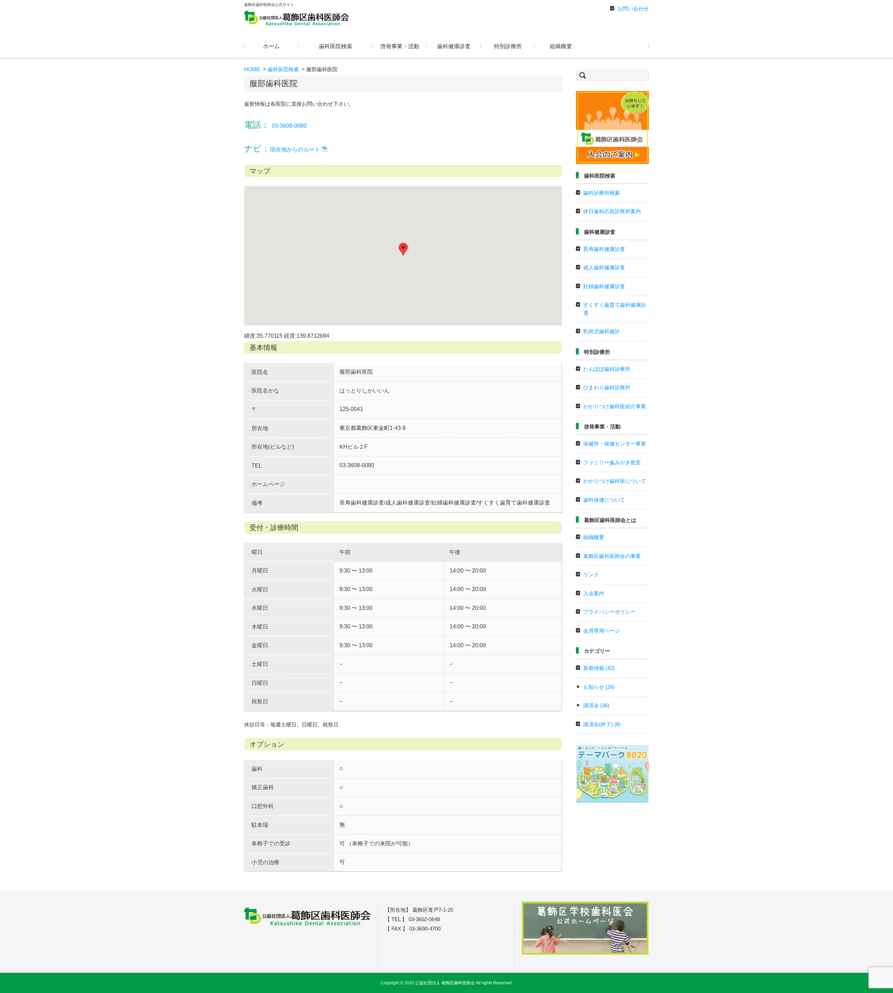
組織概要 (561, 46)
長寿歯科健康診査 (604, 249)
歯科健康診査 (454, 46)
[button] (403, 249)
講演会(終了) (602, 724)
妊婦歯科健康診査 (604, 286)
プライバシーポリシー (609, 612)
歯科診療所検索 (601, 193)
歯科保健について (604, 500)
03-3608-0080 (289, 126)
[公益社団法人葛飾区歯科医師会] (296, 17)
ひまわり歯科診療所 (606, 387)
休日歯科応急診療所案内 (612, 211)
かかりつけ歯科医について (614, 481)
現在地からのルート (295, 149)
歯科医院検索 (335, 46)
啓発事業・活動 (399, 46)
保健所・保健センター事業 (614, 444)
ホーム (271, 46)
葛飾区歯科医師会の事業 (612, 556)
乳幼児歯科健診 (601, 331)
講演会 (596, 705)
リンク (591, 574)
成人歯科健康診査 (604, 267)
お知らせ (599, 687)
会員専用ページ (601, 631)
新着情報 (599, 668)
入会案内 (593, 593)
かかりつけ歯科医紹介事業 (614, 406)
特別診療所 (508, 46)
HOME (252, 69)
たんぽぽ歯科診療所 (606, 369)
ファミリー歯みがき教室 (612, 462)
